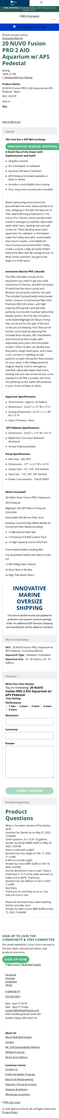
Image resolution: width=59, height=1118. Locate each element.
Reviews (11, 676)
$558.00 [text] (6, 101)
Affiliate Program (15, 1052)
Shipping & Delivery (16, 1089)
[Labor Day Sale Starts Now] (29, 27)
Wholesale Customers (17, 1094)
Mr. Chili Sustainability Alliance (22, 1047)
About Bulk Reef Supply (18, 1037)
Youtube (10, 978)
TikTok (8, 985)
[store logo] (29, 17)
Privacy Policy (10, 1112)
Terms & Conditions (16, 1057)
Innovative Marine (12, 38)
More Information (17, 639)
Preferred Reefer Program (20, 1074)
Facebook (10, 974)
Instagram (11, 981)
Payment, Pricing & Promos (21, 1084)
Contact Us (11, 1069)
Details (9, 131)
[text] (29, 74)
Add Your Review (22, 77)
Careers (9, 1042)
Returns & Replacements (19, 1079)
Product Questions (17, 802)
